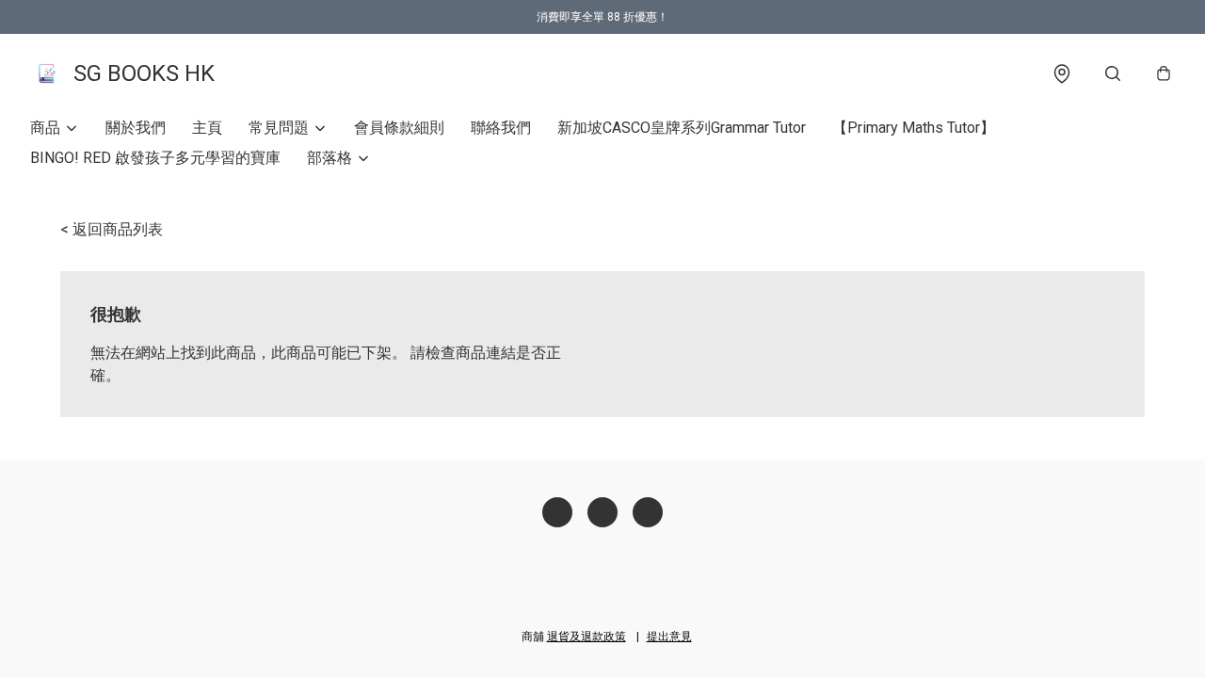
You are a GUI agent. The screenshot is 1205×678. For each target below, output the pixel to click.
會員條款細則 (399, 128)
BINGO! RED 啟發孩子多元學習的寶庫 (155, 158)
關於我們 (135, 128)
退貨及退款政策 (586, 636)
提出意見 (669, 636)
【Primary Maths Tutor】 (913, 128)
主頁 (207, 128)
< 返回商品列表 (111, 229)
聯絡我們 (501, 128)
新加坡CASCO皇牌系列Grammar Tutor (681, 128)
